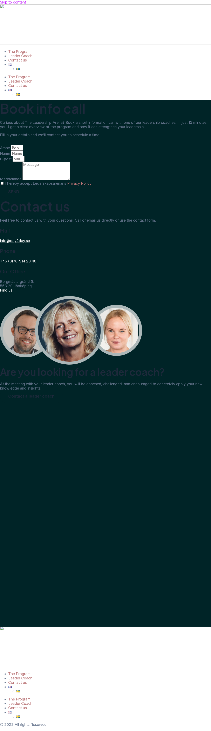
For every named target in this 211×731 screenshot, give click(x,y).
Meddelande (11, 179)
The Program (19, 51)
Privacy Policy (79, 183)
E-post (6, 159)
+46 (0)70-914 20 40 (18, 261)
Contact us (17, 60)
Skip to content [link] (13, 2)
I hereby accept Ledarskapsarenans (48, 183)
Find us (6, 290)
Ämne (5, 148)
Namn (5, 153)
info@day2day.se (15, 241)
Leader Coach (20, 56)
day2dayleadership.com (20, 729)
